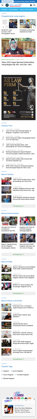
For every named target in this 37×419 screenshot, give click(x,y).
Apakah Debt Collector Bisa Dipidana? (22, 316)
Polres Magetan (8, 375)
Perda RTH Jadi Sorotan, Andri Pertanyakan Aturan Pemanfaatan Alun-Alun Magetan (9, 32)
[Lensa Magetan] (13, 5)
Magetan (6, 371)
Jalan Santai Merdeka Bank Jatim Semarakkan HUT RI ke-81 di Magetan (18, 146)
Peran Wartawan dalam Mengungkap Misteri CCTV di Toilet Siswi (20, 139)
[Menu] (2, 5)
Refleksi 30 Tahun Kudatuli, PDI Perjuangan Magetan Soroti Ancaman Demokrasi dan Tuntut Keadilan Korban (23, 285)
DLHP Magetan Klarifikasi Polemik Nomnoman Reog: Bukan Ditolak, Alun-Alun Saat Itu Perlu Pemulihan (24, 198)
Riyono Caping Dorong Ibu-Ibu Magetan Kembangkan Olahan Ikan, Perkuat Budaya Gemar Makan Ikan (8, 246)
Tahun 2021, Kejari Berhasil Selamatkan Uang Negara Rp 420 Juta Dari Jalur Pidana (17, 64)
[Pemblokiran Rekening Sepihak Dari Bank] (28, 23)
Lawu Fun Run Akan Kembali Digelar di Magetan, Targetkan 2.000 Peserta (18, 131)
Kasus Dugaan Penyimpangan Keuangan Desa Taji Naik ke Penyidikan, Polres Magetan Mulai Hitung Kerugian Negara (24, 351)
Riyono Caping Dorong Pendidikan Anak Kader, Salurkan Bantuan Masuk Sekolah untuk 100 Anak (24, 268)
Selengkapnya (18, 206)
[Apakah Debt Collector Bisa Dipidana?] (6, 316)
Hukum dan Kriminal (7, 59)
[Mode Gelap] (31, 5)
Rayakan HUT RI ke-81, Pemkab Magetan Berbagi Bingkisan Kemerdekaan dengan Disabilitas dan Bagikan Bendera (27, 229)
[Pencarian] (34, 5)
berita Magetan (18, 371)
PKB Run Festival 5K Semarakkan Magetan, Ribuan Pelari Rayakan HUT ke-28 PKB (24, 277)
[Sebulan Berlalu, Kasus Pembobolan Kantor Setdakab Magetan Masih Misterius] (6, 325)
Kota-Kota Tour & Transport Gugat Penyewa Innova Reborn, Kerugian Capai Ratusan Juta (23, 307)
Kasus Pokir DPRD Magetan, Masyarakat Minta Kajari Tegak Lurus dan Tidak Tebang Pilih (23, 342)
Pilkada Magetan (8, 378)
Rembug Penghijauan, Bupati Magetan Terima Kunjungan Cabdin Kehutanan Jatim (20, 152)
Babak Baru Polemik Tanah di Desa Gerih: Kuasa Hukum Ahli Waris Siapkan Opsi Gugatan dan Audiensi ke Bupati (24, 333)
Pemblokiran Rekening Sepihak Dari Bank (27, 31)
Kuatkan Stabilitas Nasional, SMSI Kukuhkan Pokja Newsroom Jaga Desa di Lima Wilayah (24, 189)
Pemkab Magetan (23, 375)
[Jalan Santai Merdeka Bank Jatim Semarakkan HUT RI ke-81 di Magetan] (6, 181)
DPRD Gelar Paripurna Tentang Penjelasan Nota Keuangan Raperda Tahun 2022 (20, 167)
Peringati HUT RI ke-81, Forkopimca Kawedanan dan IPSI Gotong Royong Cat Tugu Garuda (8, 229)
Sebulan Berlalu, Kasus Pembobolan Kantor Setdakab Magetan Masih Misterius (23, 324)
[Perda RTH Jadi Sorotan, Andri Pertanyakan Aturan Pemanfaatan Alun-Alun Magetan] (9, 23)
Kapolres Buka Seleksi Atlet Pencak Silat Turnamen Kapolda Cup (19, 160)
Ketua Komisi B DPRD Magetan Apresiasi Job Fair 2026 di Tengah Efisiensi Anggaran (27, 246)
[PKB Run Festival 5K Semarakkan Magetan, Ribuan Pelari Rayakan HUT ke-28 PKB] (6, 277)
